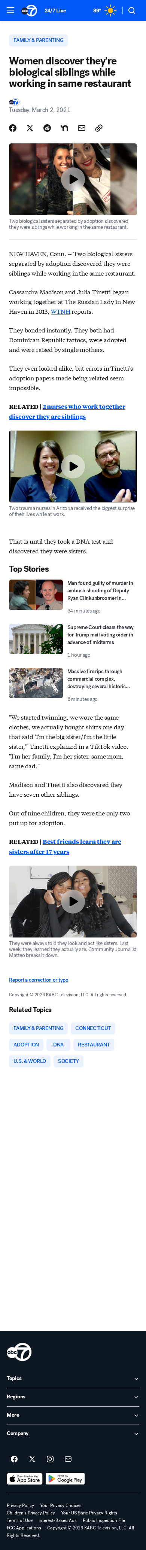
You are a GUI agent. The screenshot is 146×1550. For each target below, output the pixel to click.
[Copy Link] (98, 128)
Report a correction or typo (38, 980)
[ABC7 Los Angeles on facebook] (14, 1459)
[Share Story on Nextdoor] (64, 128)
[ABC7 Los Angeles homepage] (29, 10)
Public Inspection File (104, 1520)
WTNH (60, 311)
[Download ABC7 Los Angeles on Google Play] (65, 1479)
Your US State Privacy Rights (89, 1513)
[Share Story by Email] (81, 128)
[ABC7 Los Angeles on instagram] (50, 1459)
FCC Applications (24, 1528)
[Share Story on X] (30, 128)
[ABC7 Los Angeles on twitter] (32, 1459)
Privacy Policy (20, 1505)
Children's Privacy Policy (31, 1513)
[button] (10, 10)
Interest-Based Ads (58, 1520)
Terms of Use (20, 1520)
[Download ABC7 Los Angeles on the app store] (25, 1479)
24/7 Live (55, 10)
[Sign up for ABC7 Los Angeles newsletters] (68, 1459)
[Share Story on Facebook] (12, 128)
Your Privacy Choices (61, 1505)
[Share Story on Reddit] (47, 128)
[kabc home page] (19, 1352)
